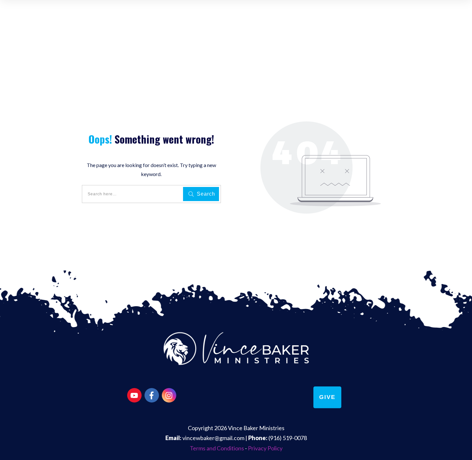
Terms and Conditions (217, 448)
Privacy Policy (265, 448)
